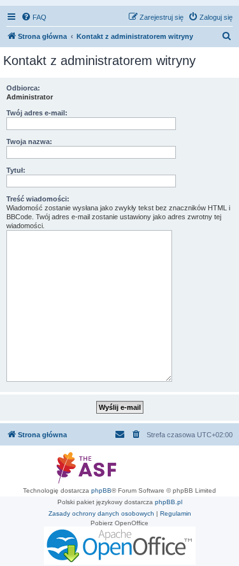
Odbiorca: (23, 88)
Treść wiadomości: (37, 199)
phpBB (101, 490)
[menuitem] (34, 17)
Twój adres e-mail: (37, 113)
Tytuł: (15, 170)
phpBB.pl (168, 501)
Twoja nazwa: (29, 141)
